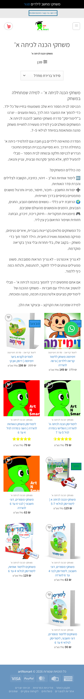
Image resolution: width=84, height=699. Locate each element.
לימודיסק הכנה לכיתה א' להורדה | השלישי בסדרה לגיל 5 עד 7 (63, 428)
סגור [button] (27, 4)
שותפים (13, 691)
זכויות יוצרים (22, 688)
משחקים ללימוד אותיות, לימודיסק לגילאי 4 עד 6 (21, 569)
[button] (76, 26)
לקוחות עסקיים (30, 691)
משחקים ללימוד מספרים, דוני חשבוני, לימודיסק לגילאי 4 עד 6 (62, 638)
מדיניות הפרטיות (43, 688)
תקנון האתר (63, 688)
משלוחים (47, 691)
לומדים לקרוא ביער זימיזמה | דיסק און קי (22, 359)
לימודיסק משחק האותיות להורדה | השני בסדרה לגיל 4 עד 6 (22, 428)
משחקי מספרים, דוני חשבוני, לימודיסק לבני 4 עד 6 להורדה (63, 571)
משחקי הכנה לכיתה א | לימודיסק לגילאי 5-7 (62, 502)
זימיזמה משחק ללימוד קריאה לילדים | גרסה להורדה (62, 361)
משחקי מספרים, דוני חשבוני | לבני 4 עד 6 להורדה (22, 504)
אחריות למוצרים (64, 691)
